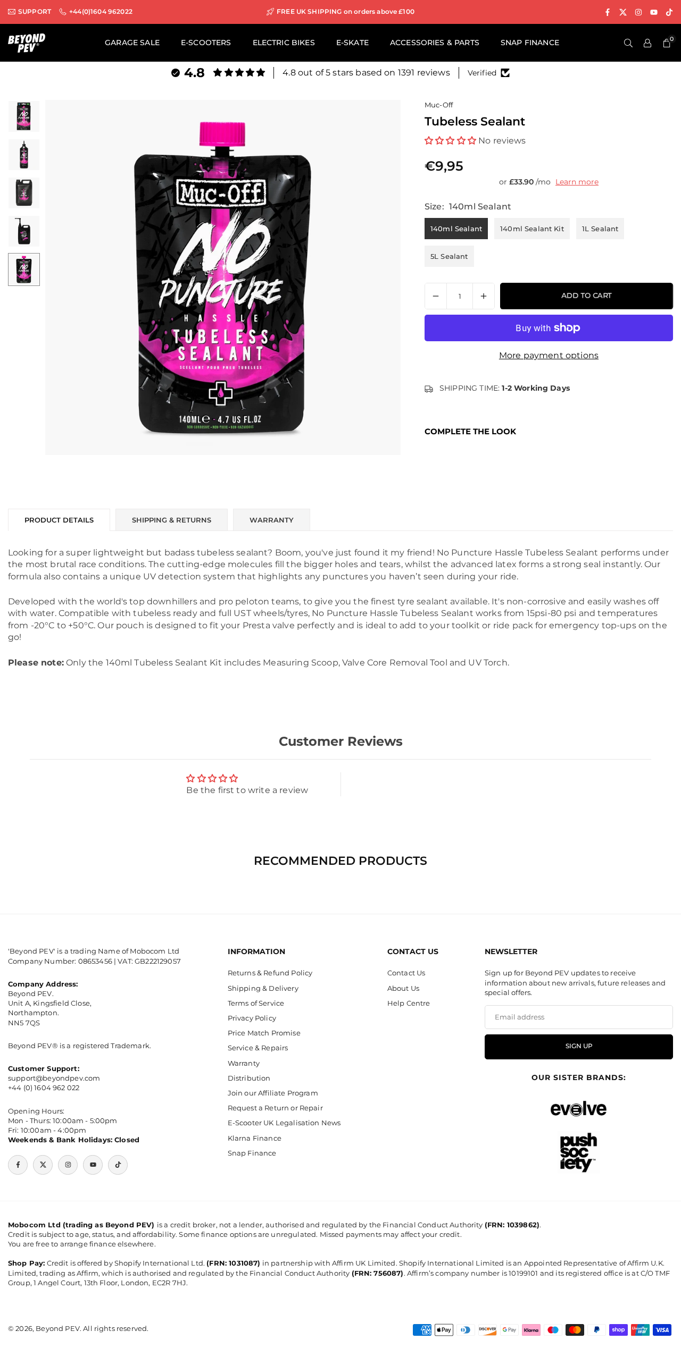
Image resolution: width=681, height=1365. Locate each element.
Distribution (249, 1077)
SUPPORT (34, 11)
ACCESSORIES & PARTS (434, 42)
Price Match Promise (264, 1033)
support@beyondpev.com (54, 1078)
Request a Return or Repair (275, 1107)
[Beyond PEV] (26, 42)
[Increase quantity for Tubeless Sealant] (483, 296)
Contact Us (406, 972)
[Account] (647, 43)
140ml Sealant (456, 228)
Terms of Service (256, 1002)
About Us (403, 987)
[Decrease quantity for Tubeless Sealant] (435, 296)
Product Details (59, 520)
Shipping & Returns (171, 520)
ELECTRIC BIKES (284, 42)
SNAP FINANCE (530, 42)
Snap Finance (252, 1152)
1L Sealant (600, 228)
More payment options (549, 355)
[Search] (628, 43)
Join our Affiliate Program (273, 1092)
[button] (71, 277)
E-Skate (352, 42)
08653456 (95, 960)
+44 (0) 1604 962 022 (43, 1087)
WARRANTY (272, 520)
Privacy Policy (252, 1017)
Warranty (244, 1062)
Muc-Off (439, 104)
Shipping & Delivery (263, 987)
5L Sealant (449, 256)
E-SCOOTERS (206, 42)
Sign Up (579, 1046)
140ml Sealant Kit (532, 228)
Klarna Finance (254, 1137)
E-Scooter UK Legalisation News (284, 1122)
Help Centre (408, 1002)
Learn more (577, 182)
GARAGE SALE (132, 42)
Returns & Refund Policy (270, 972)
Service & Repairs (258, 1047)
